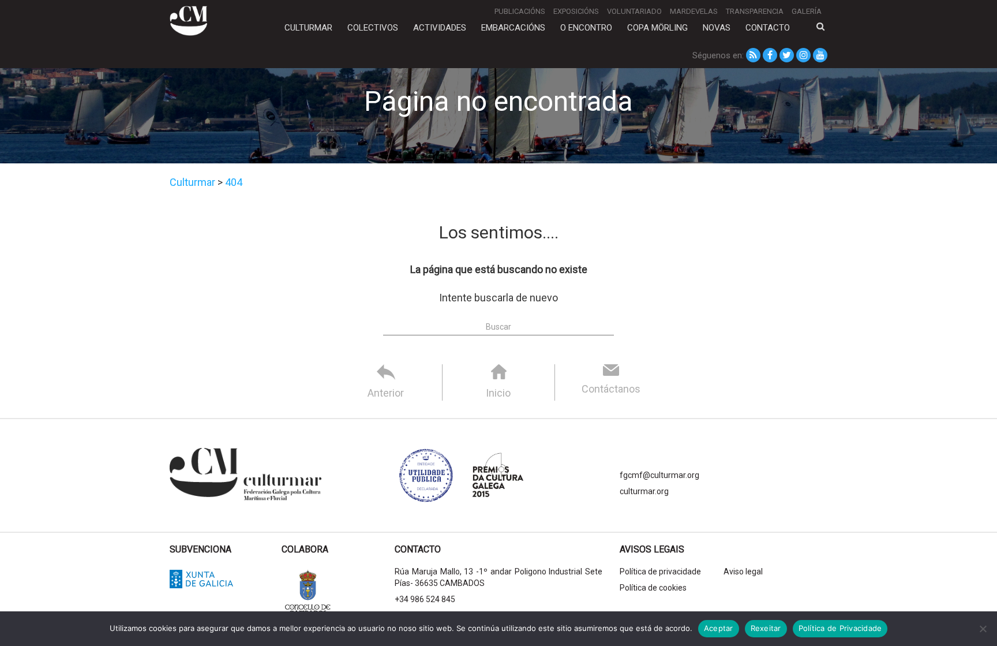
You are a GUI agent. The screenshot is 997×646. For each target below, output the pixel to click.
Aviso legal (743, 571)
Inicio (498, 393)
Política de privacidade (660, 571)
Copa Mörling (657, 28)
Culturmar (308, 28)
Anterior (386, 393)
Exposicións (576, 11)
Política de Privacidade (840, 628)
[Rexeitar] (982, 628)
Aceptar (718, 628)
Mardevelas (694, 11)
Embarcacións (513, 28)
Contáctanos (611, 389)
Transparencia (755, 11)
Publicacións (519, 11)
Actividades (439, 28)
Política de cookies (653, 587)
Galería (807, 11)
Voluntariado (634, 11)
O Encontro (586, 28)
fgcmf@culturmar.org (659, 475)
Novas (716, 28)
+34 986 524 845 (425, 599)
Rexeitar (766, 628)
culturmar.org (644, 491)
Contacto (767, 28)
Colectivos (372, 28)
